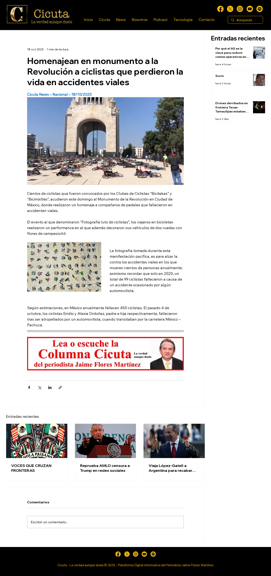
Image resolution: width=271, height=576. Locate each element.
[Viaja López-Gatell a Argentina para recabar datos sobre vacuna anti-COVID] (174, 441)
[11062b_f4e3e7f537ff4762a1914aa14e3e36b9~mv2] (220, 9)
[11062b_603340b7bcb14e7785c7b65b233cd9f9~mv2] (240, 9)
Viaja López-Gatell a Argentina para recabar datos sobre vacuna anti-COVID (172, 468)
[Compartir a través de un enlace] (60, 387)
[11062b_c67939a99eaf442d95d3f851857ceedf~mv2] (250, 9)
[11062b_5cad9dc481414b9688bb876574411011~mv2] (259, 9)
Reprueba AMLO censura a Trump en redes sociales (105, 468)
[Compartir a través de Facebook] (29, 387)
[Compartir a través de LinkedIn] (50, 387)
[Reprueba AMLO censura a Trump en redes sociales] (105, 441)
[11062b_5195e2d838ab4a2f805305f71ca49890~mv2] (230, 9)
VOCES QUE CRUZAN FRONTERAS (31, 468)
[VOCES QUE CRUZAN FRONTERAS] (36, 441)
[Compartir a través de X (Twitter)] (39, 387)
